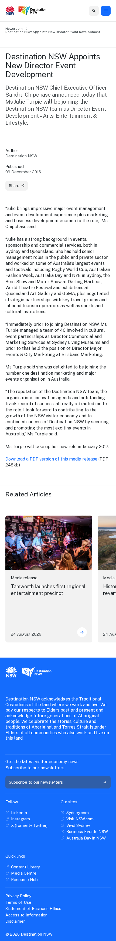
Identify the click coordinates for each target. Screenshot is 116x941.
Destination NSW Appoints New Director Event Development (52, 31)
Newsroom (14, 28)
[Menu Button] (106, 11)
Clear (88, 10)
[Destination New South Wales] (32, 11)
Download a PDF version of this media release (51, 459)
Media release (24, 578)
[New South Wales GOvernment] (10, 11)
